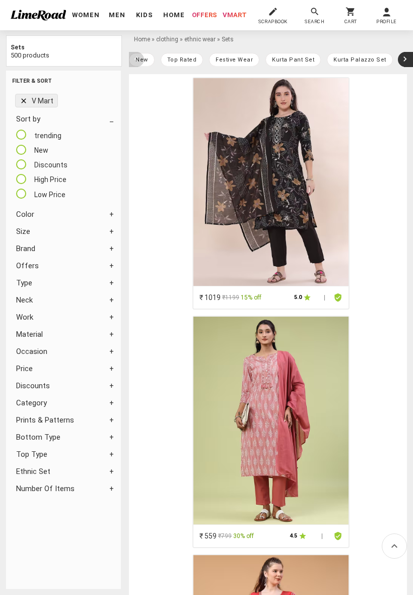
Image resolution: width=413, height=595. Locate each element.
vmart (235, 15)
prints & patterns (45, 420)
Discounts (33, 385)
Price (24, 368)
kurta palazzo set (359, 59)
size (23, 231)
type (24, 282)
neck (24, 300)
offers (204, 15)
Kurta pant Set (293, 59)
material (29, 334)
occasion (31, 351)
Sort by (28, 119)
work (24, 317)
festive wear (234, 59)
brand (25, 248)
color (25, 214)
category (31, 402)
